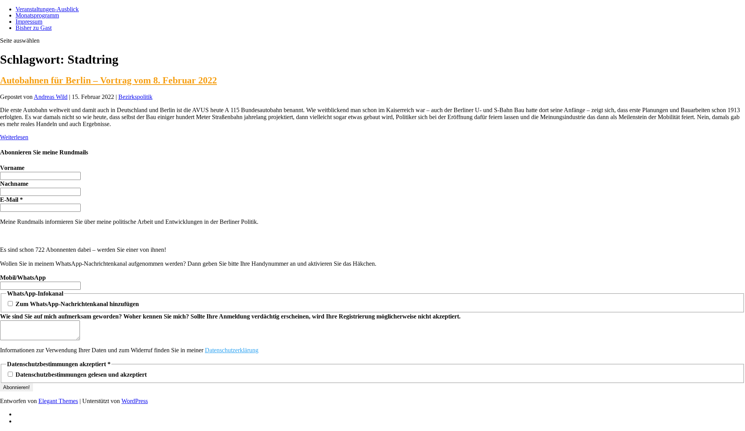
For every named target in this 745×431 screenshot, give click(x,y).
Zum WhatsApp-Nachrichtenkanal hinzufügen (76, 304)
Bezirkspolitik (135, 96)
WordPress (134, 401)
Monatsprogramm (37, 15)
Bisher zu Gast (34, 27)
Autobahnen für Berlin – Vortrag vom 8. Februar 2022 (108, 80)
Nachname (14, 183)
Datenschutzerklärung (231, 350)
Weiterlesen (14, 137)
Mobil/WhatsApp (23, 277)
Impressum (29, 21)
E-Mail (11, 199)
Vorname (12, 167)
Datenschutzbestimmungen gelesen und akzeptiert (80, 374)
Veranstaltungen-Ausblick (47, 9)
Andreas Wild (51, 96)
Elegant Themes (58, 401)
